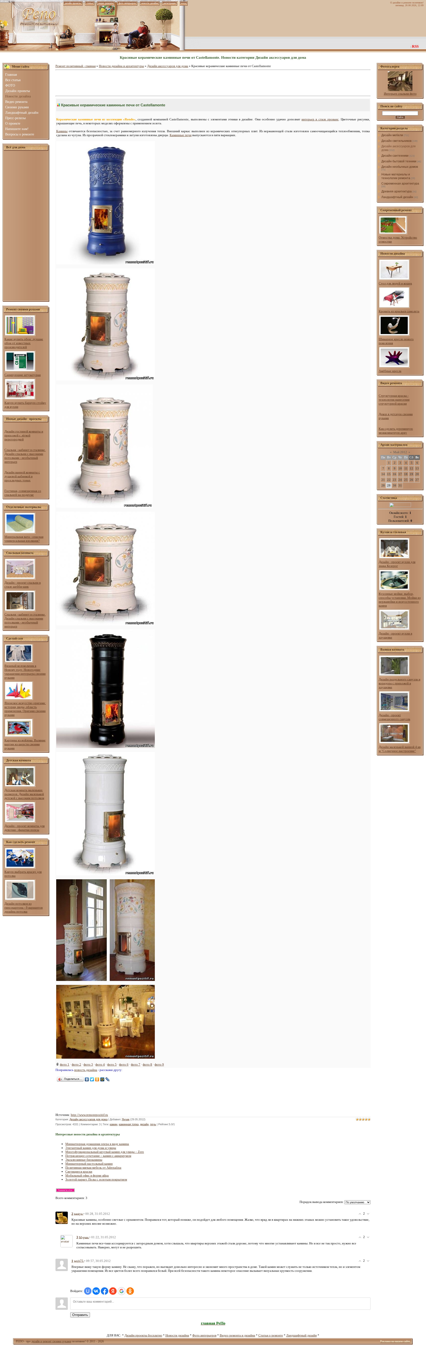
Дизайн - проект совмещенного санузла (394, 717)
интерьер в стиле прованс (320, 119)
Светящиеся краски (78, 1171)
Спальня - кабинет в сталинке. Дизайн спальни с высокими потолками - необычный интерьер (25, 456)
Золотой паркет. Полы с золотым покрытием (96, 1179)
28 (383, 485)
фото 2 (76, 1064)
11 (406, 468)
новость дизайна (85, 1070)
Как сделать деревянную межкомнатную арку (396, 430)
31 (400, 485)
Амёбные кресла (390, 371)
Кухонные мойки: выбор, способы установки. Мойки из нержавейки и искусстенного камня (400, 599)
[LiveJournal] (107, 1079)
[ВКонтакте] (86, 1079)
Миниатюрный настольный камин (89, 1163)
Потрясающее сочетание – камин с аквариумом (98, 1156)
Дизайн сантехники (394, 155)
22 (388, 480)
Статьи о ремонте (270, 1335)
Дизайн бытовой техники (398, 161)
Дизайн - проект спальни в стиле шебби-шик (22, 584)
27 (417, 480)
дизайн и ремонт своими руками (51, 1341)
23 (394, 480)
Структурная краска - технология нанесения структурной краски (394, 399)
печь (153, 1124)
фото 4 (100, 1064)
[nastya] (61, 1217)
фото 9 (159, 1064)
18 (406, 474)
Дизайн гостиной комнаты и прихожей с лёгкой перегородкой (23, 435)
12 (411, 468)
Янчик (125, 1119)
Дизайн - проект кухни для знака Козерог (397, 564)
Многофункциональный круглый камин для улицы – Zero (104, 1152)
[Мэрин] (66, 1241)
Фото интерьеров (204, 1335)
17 (400, 474)
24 (400, 480)
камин (113, 1124)
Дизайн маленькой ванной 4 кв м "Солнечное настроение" (400, 749)
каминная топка (129, 1124)
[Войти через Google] (121, 1291)
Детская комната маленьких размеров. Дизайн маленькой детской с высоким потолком (24, 794)
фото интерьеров (127, 3)
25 (406, 480)
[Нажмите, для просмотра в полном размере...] (104, 506)
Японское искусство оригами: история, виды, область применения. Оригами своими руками (25, 709)
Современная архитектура (400, 183)
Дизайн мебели (392, 135)
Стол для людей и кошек (395, 283)
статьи (90, 3)
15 (388, 474)
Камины (62, 131)
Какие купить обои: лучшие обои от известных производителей (23, 343)
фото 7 (135, 1064)
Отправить (80, 1315)
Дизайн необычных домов (399, 167)
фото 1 (64, 1064)
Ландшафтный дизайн (397, 197)
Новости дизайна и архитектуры (121, 66)
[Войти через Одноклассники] (130, 1291)
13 (417, 468)
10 (400, 468)
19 (411, 474)
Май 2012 (400, 452)
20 (417, 474)
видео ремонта (105, 3)
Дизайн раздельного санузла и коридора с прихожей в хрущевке (399, 683)
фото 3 (88, 1064)
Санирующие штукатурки (22, 375)
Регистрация (169, 3)
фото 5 (112, 1064)
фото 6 (123, 1064)
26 (411, 480)
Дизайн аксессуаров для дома (167, 66)
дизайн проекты (73, 3)
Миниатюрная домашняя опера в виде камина (97, 1144)
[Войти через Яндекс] (113, 1291)
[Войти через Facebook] (104, 1291)
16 (394, 474)
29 (388, 485)
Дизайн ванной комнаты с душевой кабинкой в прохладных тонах (22, 476)
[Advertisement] (26, 226)
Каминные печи (181, 135)
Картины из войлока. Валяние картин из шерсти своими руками (25, 744)
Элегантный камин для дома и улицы (90, 1148)
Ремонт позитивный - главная (75, 66)
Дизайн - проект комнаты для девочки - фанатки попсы (24, 828)
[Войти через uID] (87, 1291)
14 (383, 474)
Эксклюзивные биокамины (83, 1160)
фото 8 (147, 1064)
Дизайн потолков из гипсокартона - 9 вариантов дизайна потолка (23, 907)
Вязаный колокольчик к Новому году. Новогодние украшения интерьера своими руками (25, 671)
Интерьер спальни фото (400, 93)
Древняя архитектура (396, 191)
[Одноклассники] (97, 1079)
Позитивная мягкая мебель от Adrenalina (93, 1167)
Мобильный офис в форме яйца (87, 1175)
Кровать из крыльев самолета (399, 311)
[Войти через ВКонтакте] (96, 1291)
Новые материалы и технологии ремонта (395, 176)
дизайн (144, 1124)
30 (394, 485)
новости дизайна (149, 3)
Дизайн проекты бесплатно (143, 1335)
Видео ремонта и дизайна (237, 1335)
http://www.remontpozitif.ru (89, 1115)
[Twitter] (92, 1079)
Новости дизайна (177, 1335)
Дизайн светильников (396, 141)
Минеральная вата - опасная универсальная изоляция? (23, 539)
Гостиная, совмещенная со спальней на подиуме (22, 493)
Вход (183, 3)
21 (383, 480)
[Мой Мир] (102, 1079)
